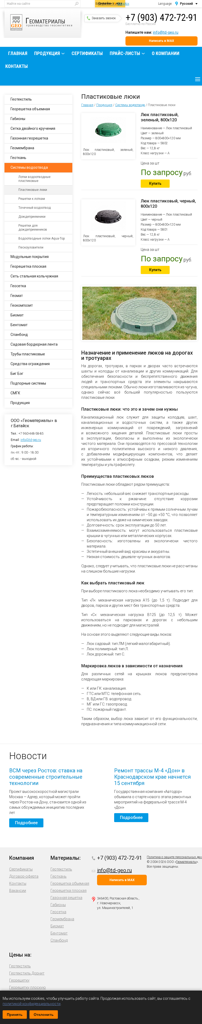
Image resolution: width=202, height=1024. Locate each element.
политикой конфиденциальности (31, 1004)
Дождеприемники (32, 216)
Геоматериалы (186, 862)
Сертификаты (87, 53)
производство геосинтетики (49, 21)
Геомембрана (22, 148)
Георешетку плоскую (27, 987)
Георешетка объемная (30, 109)
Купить (155, 183)
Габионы (18, 119)
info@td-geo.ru (165, 32)
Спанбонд (19, 334)
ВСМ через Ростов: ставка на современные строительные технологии (45, 776)
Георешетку (19, 980)
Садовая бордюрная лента (34, 344)
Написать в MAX (161, 41)
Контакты (16, 66)
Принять (15, 1014)
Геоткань (18, 158)
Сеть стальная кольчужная (34, 276)
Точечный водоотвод (34, 208)
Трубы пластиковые (28, 354)
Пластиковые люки (32, 190)
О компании (165, 53)
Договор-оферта (23, 876)
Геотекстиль (21, 99)
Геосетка (18, 286)
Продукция (47, 53)
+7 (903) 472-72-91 (161, 17)
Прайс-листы (125, 53)
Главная (17, 53)
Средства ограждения (30, 364)
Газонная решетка (66, 898)
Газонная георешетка (29, 138)
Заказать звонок (104, 18)
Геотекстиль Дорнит (26, 973)
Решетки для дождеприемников (32, 227)
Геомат (17, 296)
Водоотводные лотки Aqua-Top (41, 238)
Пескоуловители (30, 247)
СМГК (15, 393)
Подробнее (26, 822)
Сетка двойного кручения (33, 128)
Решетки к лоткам (31, 199)
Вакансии (17, 890)
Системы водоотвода (130, 105)
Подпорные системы (28, 383)
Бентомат (19, 325)
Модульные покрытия (30, 257)
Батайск (123, 4)
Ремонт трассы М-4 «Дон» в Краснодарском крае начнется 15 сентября (152, 776)
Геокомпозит (22, 305)
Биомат (17, 315)
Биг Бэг (17, 373)
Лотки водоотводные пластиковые (34, 179)
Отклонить (44, 1014)
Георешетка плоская (28, 266)
